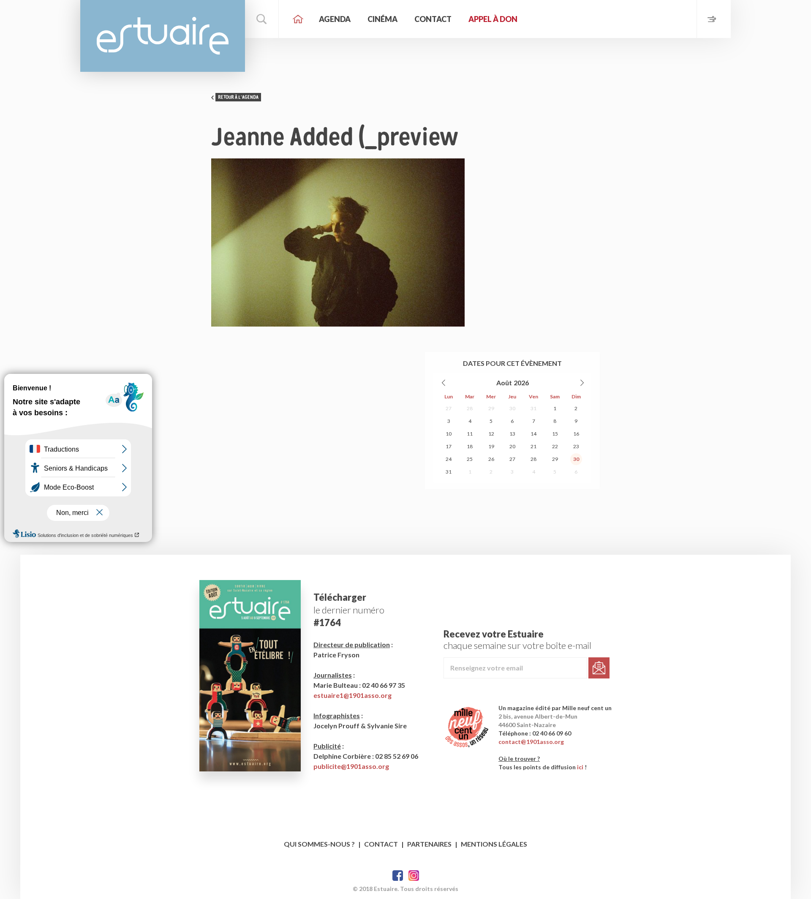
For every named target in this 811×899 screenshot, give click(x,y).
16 (576, 433)
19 (491, 446)
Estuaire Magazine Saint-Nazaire (162, 36)
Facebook (397, 875)
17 (449, 446)
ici (580, 767)
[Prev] (444, 383)
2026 (521, 383)
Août (504, 383)
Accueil (297, 19)
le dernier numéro (348, 609)
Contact (433, 19)
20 (512, 446)
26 (491, 459)
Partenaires (429, 844)
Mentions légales (494, 844)
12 (491, 433)
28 (470, 408)
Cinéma (382, 19)
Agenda (335, 19)
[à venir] (714, 19)
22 (555, 446)
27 (449, 408)
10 (449, 433)
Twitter (413, 875)
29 (491, 408)
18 (470, 446)
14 (533, 433)
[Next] (581, 383)
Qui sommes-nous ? (319, 844)
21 (533, 446)
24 (449, 459)
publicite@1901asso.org (351, 766)
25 (470, 459)
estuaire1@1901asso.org (352, 695)
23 (576, 446)
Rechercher (262, 19)
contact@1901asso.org (531, 741)
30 (512, 408)
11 (470, 433)
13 (512, 433)
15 (555, 433)
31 (533, 408)
